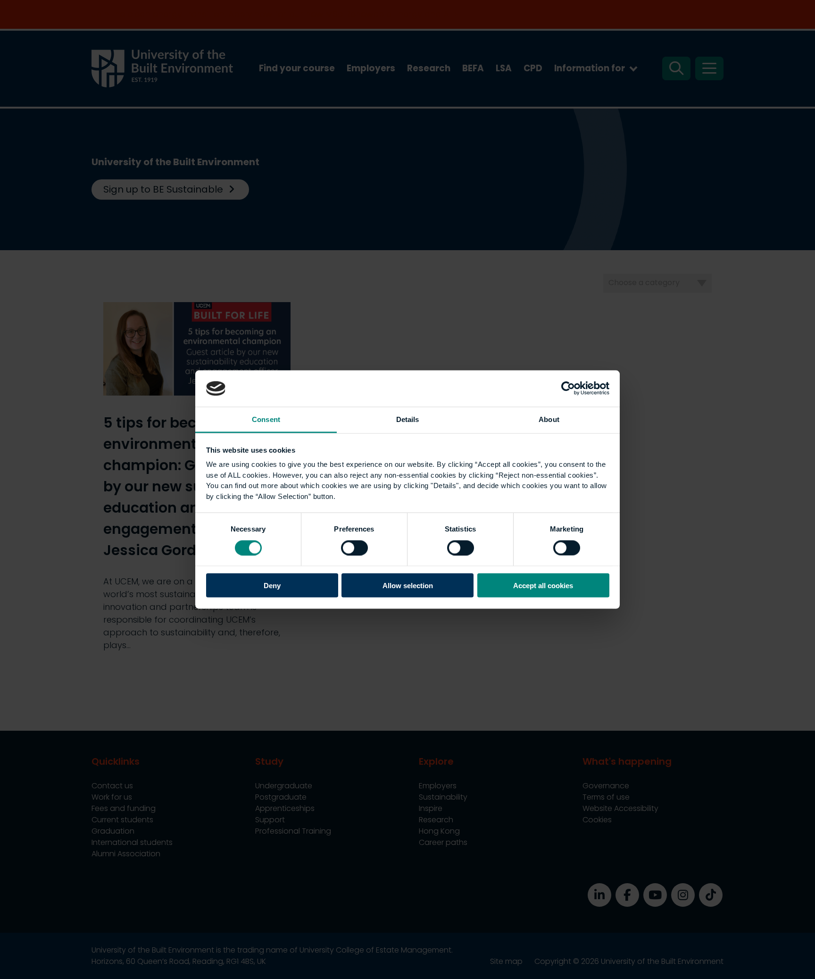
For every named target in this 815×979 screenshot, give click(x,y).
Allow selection (408, 586)
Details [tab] (407, 419)
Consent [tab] (266, 419)
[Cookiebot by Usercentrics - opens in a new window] (568, 388)
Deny (272, 586)
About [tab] (549, 419)
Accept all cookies (543, 586)
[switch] (354, 547)
